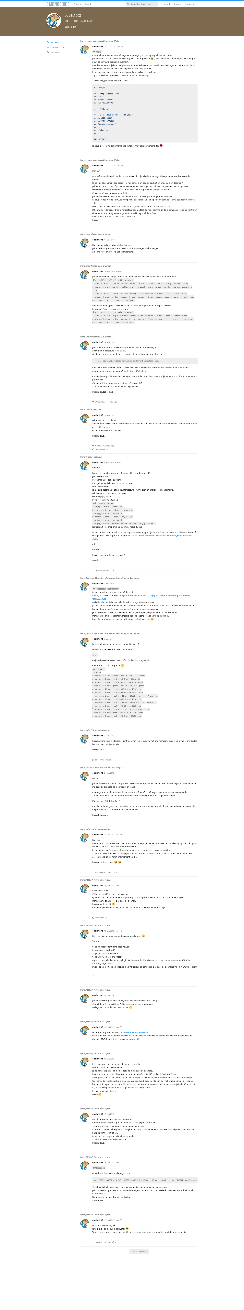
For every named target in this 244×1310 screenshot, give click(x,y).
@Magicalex (99, 1168)
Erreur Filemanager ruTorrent (98, 234)
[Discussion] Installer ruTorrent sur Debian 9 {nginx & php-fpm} (112, 578)
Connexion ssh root (93, 409)
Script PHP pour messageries (97, 730)
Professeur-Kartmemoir (107, 588)
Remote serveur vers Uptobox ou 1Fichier (103, 41)
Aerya (98, 51)
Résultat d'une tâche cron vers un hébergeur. (104, 767)
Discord (87, 4)
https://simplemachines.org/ (134, 1032)
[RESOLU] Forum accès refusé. (98, 880)
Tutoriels (77, 4)
